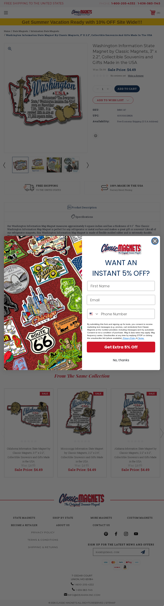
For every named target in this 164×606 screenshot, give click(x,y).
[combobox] (93, 314)
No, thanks (121, 360)
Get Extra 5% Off (121, 347)
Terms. (141, 338)
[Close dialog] (154, 241)
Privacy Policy (129, 338)
